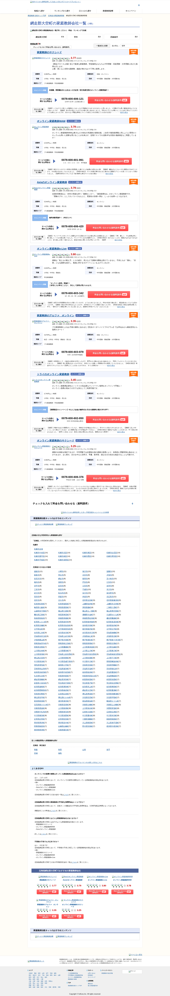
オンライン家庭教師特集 (75, 977)
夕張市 (109, 575)
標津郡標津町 (39, 730)
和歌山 (50, 981)
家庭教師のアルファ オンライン (55, 315)
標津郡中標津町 (113, 726)
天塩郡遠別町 (63, 669)
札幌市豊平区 (39, 556)
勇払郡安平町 (39, 697)
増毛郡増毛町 (39, 665)
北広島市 (110, 597)
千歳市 (85, 589)
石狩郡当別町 (87, 600)
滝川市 (109, 589)
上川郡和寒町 (63, 658)
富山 (42, 977)
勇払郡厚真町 (87, 694)
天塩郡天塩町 (87, 669)
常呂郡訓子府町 (64, 683)
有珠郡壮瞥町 (39, 694)
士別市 (85, 586)
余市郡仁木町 (39, 633)
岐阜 (38, 979)
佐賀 (34, 987)
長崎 (38, 987)
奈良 (46, 981)
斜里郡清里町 (112, 679)
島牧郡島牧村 (39, 618)
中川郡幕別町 (39, 715)
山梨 (59, 975)
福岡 (30, 987)
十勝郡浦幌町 (87, 719)
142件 (79, 380)
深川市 (85, 593)
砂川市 (36, 593)
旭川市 (85, 571)
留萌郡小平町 (63, 665)
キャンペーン (131, 11)
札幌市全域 (38, 549)
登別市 (36, 597)
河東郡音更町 (63, 705)
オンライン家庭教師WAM (51, 121)
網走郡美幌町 (39, 679)
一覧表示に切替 (102, 46)
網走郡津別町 (63, 679)
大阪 (30, 981)
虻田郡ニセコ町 (40, 622)
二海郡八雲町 (112, 607)
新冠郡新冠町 (39, 701)
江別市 (109, 582)
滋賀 (42, 981)
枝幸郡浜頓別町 (40, 672)
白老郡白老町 (63, 694)
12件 (78, 446)
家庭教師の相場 (72, 979)
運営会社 (90, 983)
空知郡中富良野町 (89, 654)
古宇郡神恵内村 (64, 629)
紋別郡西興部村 (40, 690)
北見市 (85, 575)
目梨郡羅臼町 (63, 730)
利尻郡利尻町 (63, 676)
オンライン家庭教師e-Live (52, 248)
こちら (66, 795)
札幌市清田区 (63, 560)
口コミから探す (85, 11)
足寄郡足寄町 (39, 719)
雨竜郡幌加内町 (113, 661)
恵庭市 (60, 597)
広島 (30, 983)
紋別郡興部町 (112, 687)
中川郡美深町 (39, 661)
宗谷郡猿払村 (112, 669)
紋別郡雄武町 (63, 690)
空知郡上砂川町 (64, 636)
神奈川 (34, 975)
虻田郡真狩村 (63, 622)
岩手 (108, 750)
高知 (42, 985)
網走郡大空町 (87, 690)
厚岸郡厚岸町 (39, 723)
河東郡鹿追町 (39, 708)
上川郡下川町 (112, 658)
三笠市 (36, 589)
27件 (78, 127)
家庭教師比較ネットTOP (75, 985)
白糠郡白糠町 (63, 726)
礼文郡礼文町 (39, 676)
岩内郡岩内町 (112, 625)
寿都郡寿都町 (63, 618)
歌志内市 (61, 593)
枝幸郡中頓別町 (64, 672)
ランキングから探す (62, 11)
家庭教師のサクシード (49, 52)
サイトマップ (91, 977)
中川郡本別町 (112, 715)
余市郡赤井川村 (88, 633)
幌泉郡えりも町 (113, 701)
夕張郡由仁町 (87, 636)
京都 (38, 981)
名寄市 (109, 586)
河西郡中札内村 (40, 712)
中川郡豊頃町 (87, 715)
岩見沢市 (37, 579)
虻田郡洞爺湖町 (113, 694)
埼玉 (39, 975)
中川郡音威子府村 (65, 661)
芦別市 (85, 582)
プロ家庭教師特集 (73, 973)
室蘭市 (109, 571)
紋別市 (60, 586)
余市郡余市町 (63, 633)
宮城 (36, 753)
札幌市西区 (86, 556)
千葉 (43, 975)
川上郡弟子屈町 (113, 723)
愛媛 (30, 985)
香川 (34, 985)
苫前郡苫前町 (87, 665)
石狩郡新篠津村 (113, 600)
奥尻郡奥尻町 (63, 615)
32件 (78, 254)
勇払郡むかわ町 (64, 697)
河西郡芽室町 (112, 708)
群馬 (51, 975)
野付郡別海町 (87, 726)
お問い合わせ (91, 973)
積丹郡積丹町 (87, 629)
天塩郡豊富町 (112, 672)
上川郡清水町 (87, 708)
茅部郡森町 (86, 607)
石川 (38, 977)
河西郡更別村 (63, 712)
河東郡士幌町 (87, 705)
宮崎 (50, 987)
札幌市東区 (86, 553)
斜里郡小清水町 (40, 683)
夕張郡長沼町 (112, 636)
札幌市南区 (62, 556)
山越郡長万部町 (40, 611)
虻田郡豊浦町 (112, 690)
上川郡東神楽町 (88, 647)
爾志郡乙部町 (39, 615)
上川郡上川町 (87, 651)
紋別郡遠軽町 (39, 687)
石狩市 (36, 600)
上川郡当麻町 (112, 647)
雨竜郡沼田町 (39, 647)
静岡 (34, 979)
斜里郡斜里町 (87, 679)
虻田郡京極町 (39, 625)
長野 (34, 977)
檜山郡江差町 (63, 611)
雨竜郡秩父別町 (64, 643)
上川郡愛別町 (63, 651)
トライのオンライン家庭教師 (53, 374)
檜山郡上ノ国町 (88, 611)
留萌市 (85, 579)
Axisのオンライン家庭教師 (52, 182)
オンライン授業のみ (74, 121)
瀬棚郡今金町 (87, 615)
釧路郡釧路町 (112, 719)
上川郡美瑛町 (39, 654)
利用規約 (90, 975)
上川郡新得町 (63, 708)
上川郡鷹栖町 (63, 647)
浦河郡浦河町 (63, 701)
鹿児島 (54, 987)
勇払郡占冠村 (39, 658)
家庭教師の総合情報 (107, 973)
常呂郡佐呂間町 (113, 683)
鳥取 (46, 983)
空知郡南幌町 (112, 633)
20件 (78, 321)
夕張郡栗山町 (39, 640)
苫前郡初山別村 (40, 669)
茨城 (47, 975)
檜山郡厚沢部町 (113, 611)
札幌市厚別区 (112, 556)
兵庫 (34, 981)
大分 (46, 987)
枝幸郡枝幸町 (87, 672)
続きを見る (124, 112)
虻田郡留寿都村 (88, 622)
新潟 (30, 977)
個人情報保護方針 (93, 985)
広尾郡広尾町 (112, 712)
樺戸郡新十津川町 (113, 640)
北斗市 (60, 600)
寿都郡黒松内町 (88, 618)
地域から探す (39, 11)
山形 (84, 750)
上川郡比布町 (39, 651)
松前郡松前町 (39, 604)
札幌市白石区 (112, 553)
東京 (30, 975)
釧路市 (36, 575)
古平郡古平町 (112, 629)
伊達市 (85, 597)
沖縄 (59, 987)
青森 (36, 750)
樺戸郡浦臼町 (87, 640)
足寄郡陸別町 (63, 719)
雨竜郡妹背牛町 (40, 643)
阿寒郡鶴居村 (39, 726)
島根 (42, 983)
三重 (42, 979)
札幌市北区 (62, 553)
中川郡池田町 (63, 715)
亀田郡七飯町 (39, 607)
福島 (60, 753)
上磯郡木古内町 (113, 604)
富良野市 (110, 593)
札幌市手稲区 (39, 560)
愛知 (30, 979)
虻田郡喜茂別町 (113, 622)
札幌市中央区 (39, 553)
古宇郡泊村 (38, 629)
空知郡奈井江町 (40, 636)
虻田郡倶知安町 (64, 625)
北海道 (30, 973)
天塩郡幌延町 (112, 676)
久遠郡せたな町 (113, 615)
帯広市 (60, 575)
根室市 (60, 589)
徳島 (38, 985)
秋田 (60, 750)
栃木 (55, 975)
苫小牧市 (110, 579)
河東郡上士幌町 (113, 705)
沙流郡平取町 (112, 697)
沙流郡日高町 (87, 697)
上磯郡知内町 (87, 604)
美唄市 (60, 582)
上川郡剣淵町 (87, 658)
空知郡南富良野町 (113, 654)
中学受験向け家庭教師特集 (75, 975)
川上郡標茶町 (87, 723)
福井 (46, 977)
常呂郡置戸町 (87, 683)
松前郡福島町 (63, 604)
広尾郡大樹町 (87, 712)
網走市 (60, 579)
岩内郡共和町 (87, 625)
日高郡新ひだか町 (41, 705)
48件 (78, 188)
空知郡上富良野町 (65, 654)
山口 (38, 983)
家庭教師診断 (108, 11)
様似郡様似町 (87, 701)
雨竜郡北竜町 (112, 643)
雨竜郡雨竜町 (87, 643)
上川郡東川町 (112, 651)
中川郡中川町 (87, 661)
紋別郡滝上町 (87, 687)
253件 (79, 58)
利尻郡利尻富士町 (89, 676)
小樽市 (60, 571)
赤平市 (36, 586)
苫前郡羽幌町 (112, 665)
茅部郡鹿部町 (63, 607)
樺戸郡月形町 (63, 640)
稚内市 (36, 582)
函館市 (36, 571)
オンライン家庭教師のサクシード (55, 440)
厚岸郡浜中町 (63, 723)
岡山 (34, 983)
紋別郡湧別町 (63, 687)
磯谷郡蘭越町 (112, 618)
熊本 (42, 987)
